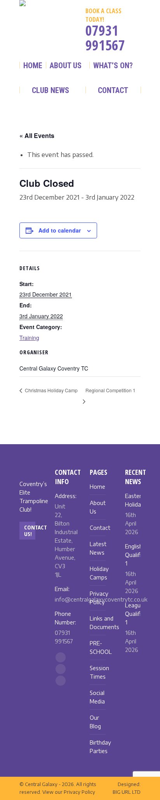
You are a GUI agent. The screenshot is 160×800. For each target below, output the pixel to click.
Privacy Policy (99, 597)
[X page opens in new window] (28, 37)
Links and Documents (104, 622)
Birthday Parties (100, 746)
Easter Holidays (136, 500)
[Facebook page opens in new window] (44, 21)
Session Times (99, 672)
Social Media (97, 697)
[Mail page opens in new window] (45, 37)
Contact (100, 527)
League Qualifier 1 (135, 614)
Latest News (98, 548)
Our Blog (95, 721)
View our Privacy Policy (68, 792)
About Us (98, 507)
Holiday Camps (99, 573)
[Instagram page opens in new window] (27, 21)
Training (29, 337)
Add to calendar (59, 230)
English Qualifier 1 (135, 555)
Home (97, 486)
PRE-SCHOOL (101, 647)
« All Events (36, 135)
